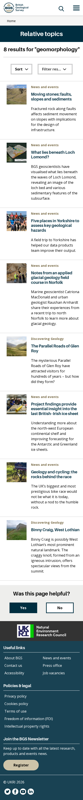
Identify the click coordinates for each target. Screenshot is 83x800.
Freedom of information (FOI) (28, 718)
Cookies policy (16, 703)
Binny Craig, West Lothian (55, 529)
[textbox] (21, 69)
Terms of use (15, 711)
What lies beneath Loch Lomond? (53, 154)
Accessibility (14, 673)
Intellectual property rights (26, 726)
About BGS (13, 658)
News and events (57, 658)
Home (11, 21)
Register (21, 765)
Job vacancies (54, 673)
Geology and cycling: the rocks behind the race (54, 474)
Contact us (13, 665)
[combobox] (21, 69)
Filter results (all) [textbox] (57, 69)
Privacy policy (15, 696)
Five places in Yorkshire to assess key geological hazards (55, 225)
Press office (52, 665)
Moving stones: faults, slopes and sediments (51, 96)
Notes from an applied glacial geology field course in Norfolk (51, 278)
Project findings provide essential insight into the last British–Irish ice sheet (54, 409)
